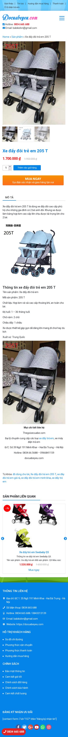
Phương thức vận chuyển (18, 645)
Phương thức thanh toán (18, 650)
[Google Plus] (30, 727)
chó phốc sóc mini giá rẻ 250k (19, 701)
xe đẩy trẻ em (46, 438)
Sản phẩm (17, 36)
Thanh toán (58, 3)
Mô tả (9, 197)
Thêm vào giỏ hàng (27, 167)
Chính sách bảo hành (16, 687)
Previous (2, 538)
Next (65, 538)
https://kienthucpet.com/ (49, 701)
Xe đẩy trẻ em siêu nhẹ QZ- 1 (34, 552)
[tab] (9, 198)
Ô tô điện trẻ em (12, 7)
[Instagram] (48, 727)
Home (6, 36)
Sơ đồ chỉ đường (14, 639)
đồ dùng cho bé (21, 474)
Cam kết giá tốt (13, 676)
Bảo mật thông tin (15, 671)
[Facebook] (18, 727)
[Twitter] (24, 727)
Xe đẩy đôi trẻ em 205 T (43, 474)
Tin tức (20, 3)
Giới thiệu (8, 3)
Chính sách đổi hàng (16, 682)
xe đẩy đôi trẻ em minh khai (36, 478)
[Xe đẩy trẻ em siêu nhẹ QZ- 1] (34, 525)
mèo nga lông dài (12, 704)
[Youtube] (36, 727)
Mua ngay (34, 570)
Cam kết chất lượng (16, 693)
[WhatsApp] (42, 727)
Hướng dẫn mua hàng (38, 3)
